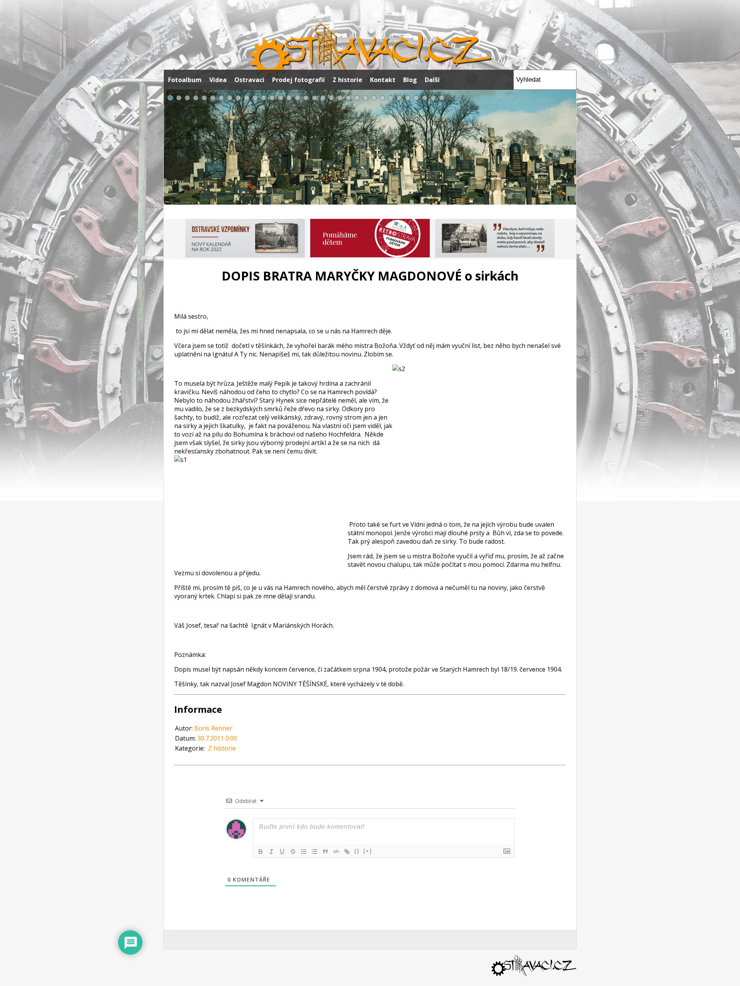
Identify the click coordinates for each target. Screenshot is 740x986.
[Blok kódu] (336, 851)
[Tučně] (260, 851)
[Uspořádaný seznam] (303, 851)
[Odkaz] (346, 851)
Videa (218, 80)
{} (357, 851)
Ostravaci (249, 80)
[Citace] (325, 851)
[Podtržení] (282, 851)
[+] (367, 851)
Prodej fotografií (298, 80)
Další (432, 80)
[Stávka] (293, 851)
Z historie (347, 80)
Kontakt (382, 80)
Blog (410, 80)
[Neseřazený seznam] (314, 851)
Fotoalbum (185, 80)
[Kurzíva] (271, 851)
